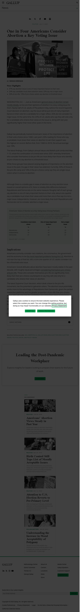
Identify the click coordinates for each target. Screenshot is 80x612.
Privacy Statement (59, 306)
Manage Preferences (46, 311)
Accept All (30, 311)
